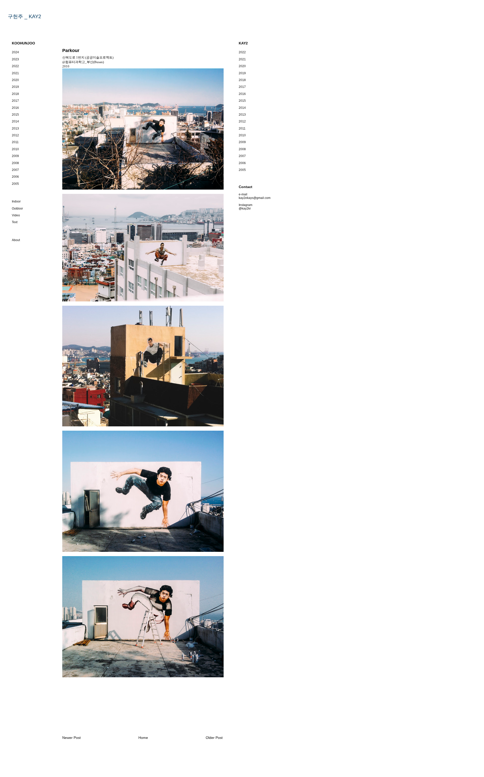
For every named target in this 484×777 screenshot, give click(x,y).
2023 (15, 59)
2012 (15, 135)
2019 (15, 87)
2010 (15, 149)
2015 (15, 114)
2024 (15, 52)
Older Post (214, 738)
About (16, 240)
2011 (15, 142)
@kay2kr (245, 208)
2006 (15, 176)
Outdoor (17, 208)
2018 (15, 94)
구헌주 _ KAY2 (24, 16)
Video (16, 215)
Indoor (16, 201)
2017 (15, 100)
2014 (15, 121)
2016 (15, 108)
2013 (15, 128)
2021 (15, 73)
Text (14, 222)
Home (143, 738)
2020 (15, 80)
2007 (15, 170)
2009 (15, 156)
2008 (15, 163)
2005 (15, 184)
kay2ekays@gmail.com (254, 198)
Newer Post (71, 738)
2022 (15, 66)
